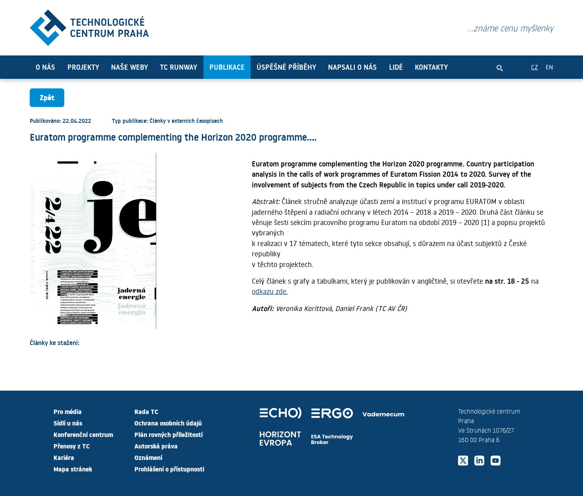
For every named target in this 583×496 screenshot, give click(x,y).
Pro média (68, 411)
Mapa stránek (73, 469)
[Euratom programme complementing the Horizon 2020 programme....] (89, 26)
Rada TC (146, 411)
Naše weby (129, 67)
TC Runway (178, 67)
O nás (45, 67)
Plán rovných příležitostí (168, 434)
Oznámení (148, 457)
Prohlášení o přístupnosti (169, 469)
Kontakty (431, 67)
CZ (534, 67)
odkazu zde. (270, 291)
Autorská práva (156, 446)
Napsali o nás (352, 67)
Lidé (396, 67)
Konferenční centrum (83, 434)
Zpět (47, 97)
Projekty (83, 67)
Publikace (227, 67)
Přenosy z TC (72, 446)
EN (549, 67)
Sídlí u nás (68, 423)
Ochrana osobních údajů (168, 423)
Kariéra (64, 457)
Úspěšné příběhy (286, 67)
